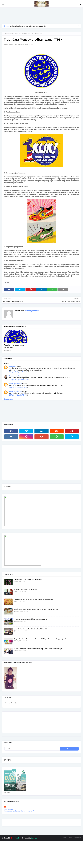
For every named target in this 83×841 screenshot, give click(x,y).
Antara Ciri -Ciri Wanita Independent (25, 589)
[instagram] (26, 436)
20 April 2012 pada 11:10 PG (18, 372)
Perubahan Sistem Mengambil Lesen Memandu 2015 (30, 619)
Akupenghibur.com (11, 44)
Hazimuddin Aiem (15, 376)
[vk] (11, 436)
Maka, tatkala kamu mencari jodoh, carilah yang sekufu (28, 26)
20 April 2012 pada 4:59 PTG (18, 380)
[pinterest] (72, 431)
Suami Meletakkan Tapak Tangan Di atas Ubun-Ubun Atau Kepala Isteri (36, 609)
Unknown (12, 366)
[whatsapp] (57, 436)
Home (64, 838)
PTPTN (15, 33)
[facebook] (11, 431)
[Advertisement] (41, 16)
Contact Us (77, 838)
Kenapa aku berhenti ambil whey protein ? (19, 811)
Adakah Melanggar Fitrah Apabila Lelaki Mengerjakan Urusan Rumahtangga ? (38, 649)
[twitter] (26, 431)
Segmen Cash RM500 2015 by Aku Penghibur (28, 579)
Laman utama (8, 33)
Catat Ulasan (8, 399)
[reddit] (57, 431)
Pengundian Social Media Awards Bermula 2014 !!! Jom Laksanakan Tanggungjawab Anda (42, 639)
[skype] (72, 436)
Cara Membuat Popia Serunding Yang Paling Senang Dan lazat (33, 599)
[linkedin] (41, 431)
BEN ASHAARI (9, 809)
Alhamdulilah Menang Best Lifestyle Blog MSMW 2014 (30, 629)
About (70, 838)
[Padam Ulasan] (28, 372)
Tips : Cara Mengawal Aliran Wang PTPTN (14, 346)
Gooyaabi (34, 838)
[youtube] (41, 436)
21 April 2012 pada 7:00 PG (18, 387)
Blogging (17, 838)
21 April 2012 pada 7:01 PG (18, 395)
